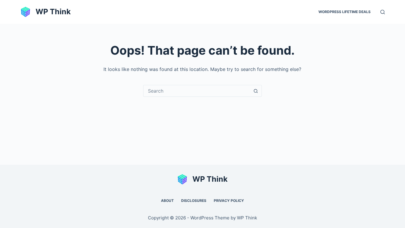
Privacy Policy (229, 200)
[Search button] (256, 90)
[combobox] (196, 91)
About (167, 200)
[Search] (382, 12)
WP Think (53, 11)
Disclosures (193, 200)
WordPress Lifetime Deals (344, 12)
